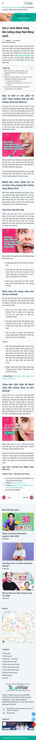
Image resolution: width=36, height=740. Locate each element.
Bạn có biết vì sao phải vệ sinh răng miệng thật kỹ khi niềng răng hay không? (16, 73)
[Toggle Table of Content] (30, 68)
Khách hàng (7, 675)
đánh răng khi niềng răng (24, 55)
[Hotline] (34, 725)
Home (4, 7)
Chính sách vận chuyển (11, 664)
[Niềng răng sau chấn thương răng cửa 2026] (18, 581)
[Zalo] (34, 720)
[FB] (34, 714)
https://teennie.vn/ (18, 483)
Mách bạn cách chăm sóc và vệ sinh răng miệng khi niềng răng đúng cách (18, 78)
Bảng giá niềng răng (10, 672)
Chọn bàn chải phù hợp (14, 81)
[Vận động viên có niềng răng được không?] (18, 551)
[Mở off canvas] (3, 3)
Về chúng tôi (7, 656)
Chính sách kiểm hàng (11, 670)
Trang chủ (6, 653)
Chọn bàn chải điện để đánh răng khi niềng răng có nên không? (16, 88)
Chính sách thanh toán (11, 667)
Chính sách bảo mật (10, 661)
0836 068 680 (11, 713)
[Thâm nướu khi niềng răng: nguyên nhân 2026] (18, 522)
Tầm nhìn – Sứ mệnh (10, 659)
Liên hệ (5, 678)
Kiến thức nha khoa (14, 7)
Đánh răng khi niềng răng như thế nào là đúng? (19, 83)
